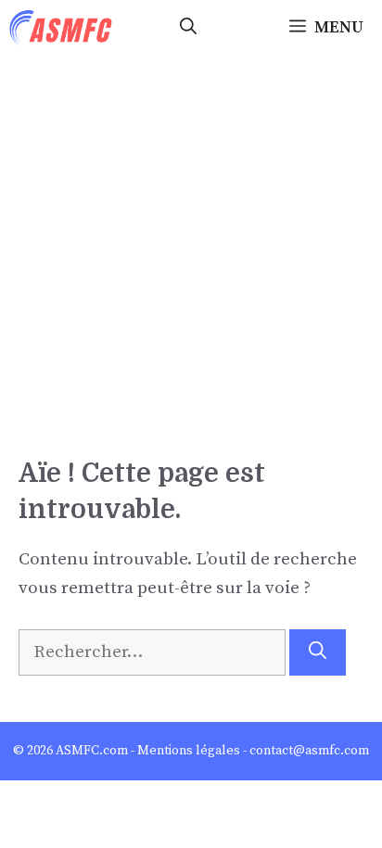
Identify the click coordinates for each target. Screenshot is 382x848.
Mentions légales (188, 750)
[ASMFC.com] (61, 28)
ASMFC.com (92, 750)
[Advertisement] (191, 256)
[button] (188, 28)
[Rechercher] (317, 653)
